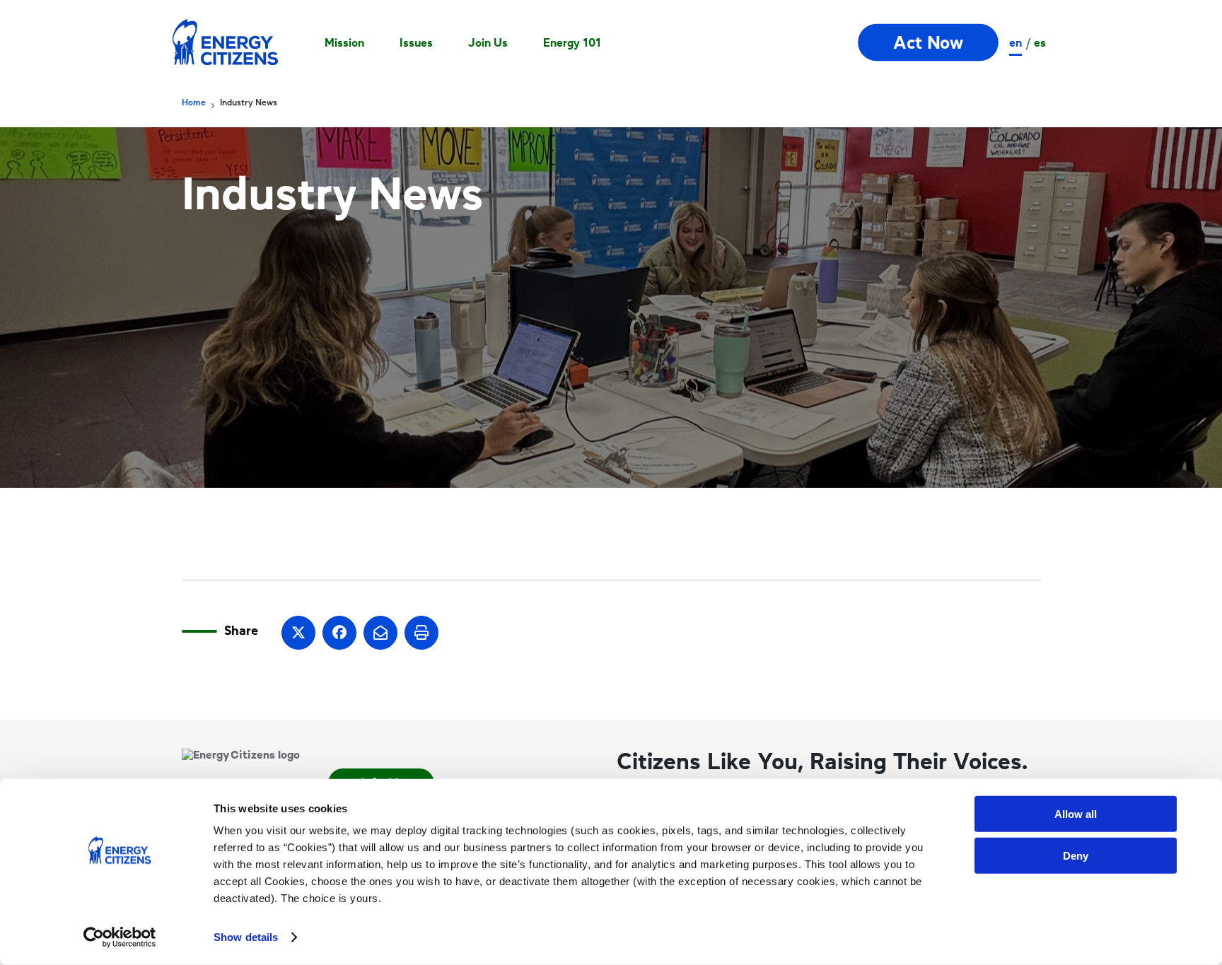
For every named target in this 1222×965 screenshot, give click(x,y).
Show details (246, 937)
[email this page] (380, 633)
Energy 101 (572, 42)
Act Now (928, 43)
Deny (1075, 855)
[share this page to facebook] (339, 633)
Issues (416, 42)
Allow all (1075, 814)
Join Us (488, 42)
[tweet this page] (298, 633)
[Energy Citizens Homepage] (226, 42)
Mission (344, 42)
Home (194, 102)
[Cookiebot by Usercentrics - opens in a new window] (120, 937)
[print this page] (421, 633)
